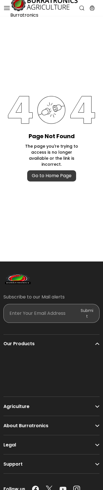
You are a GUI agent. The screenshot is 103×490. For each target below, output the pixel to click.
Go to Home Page (52, 175)
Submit (87, 313)
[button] (92, 8)
